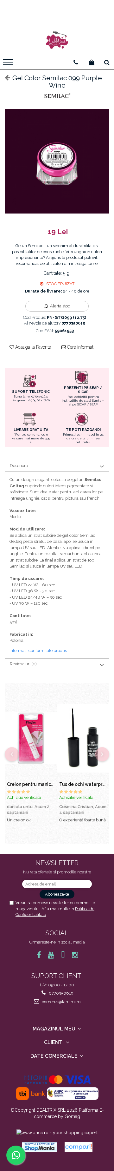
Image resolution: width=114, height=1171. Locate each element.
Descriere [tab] (19, 465)
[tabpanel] (57, 161)
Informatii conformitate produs (38, 650)
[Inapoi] (5, 77)
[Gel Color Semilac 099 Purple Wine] (57, 161)
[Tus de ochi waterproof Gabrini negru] (83, 738)
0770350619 (60, 993)
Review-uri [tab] (23, 663)
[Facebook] (39, 954)
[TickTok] (63, 954)
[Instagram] (75, 954)
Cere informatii (80, 347)
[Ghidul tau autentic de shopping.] (78, 1147)
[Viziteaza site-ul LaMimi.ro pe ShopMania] (39, 1147)
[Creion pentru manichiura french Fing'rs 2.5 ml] (31, 738)
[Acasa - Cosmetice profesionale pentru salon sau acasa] (57, 40)
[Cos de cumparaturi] (91, 62)
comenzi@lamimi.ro (60, 1001)
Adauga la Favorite (32, 347)
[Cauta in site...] (107, 62)
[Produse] (8, 64)
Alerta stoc (60, 306)
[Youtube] (51, 954)
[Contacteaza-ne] (75, 62)
